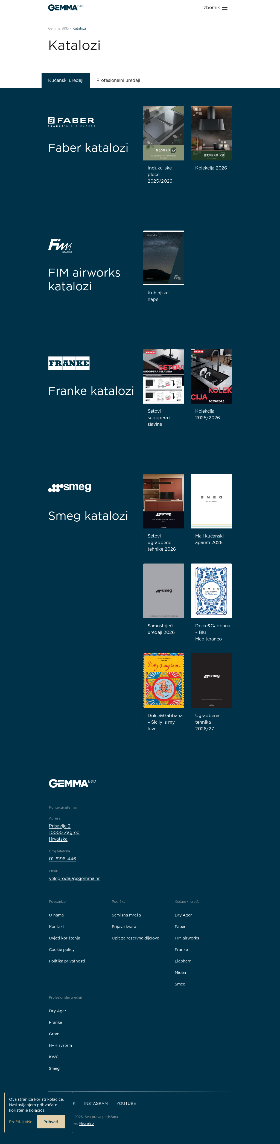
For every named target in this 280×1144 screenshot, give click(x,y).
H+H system (60, 1045)
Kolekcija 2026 (211, 168)
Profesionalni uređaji (118, 80)
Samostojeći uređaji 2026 (161, 629)
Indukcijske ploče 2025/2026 (160, 174)
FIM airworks (187, 938)
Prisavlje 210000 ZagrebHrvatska (64, 832)
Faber (180, 926)
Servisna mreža (126, 915)
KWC (54, 1057)
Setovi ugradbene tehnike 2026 (162, 542)
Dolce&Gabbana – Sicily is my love (165, 722)
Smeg (180, 984)
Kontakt (56, 926)
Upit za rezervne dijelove (135, 938)
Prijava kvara (124, 926)
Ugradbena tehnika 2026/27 (207, 722)
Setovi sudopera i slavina (159, 418)
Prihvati (50, 1122)
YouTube (126, 1103)
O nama (56, 915)
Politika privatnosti (67, 961)
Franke (181, 949)
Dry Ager (183, 915)
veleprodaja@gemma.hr (74, 878)
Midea (180, 972)
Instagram (96, 1103)
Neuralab (86, 1123)
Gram (54, 1034)
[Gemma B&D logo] (65, 7)
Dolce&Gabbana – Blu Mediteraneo (212, 632)
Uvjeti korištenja (64, 938)
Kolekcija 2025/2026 (207, 414)
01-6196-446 (62, 858)
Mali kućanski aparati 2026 (209, 539)
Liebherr (183, 961)
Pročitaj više (20, 1122)
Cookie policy (62, 949)
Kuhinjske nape (158, 296)
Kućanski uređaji (65, 80)
